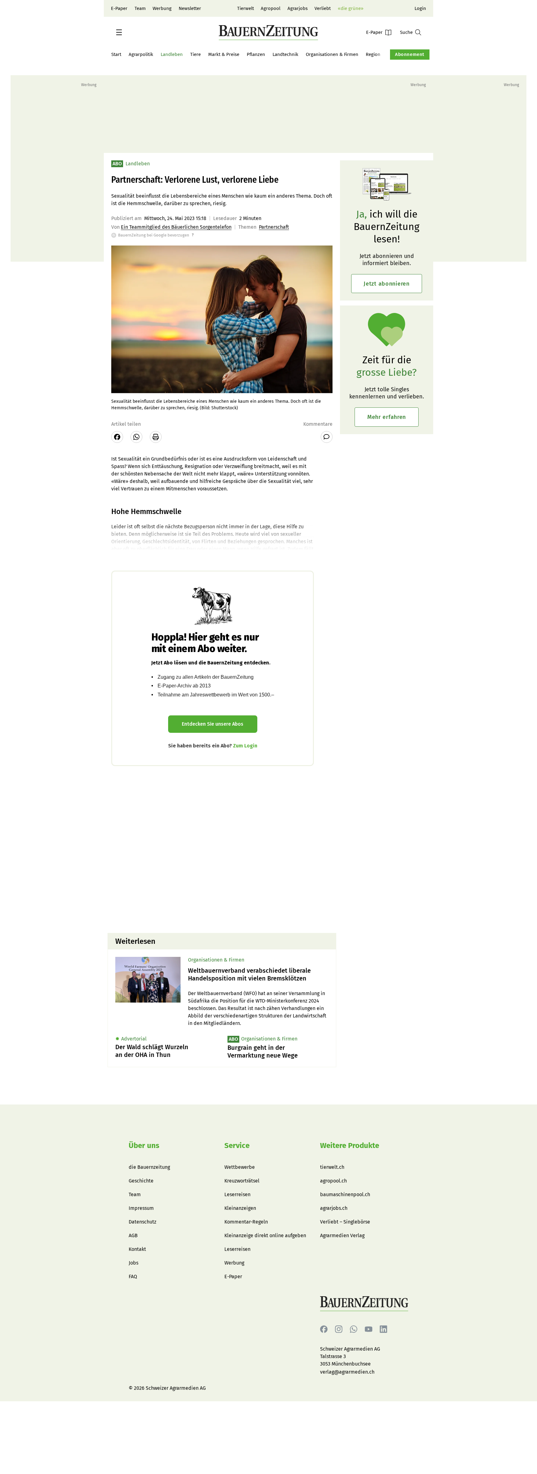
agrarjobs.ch (333, 1208)
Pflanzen (256, 54)
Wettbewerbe (239, 1167)
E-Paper (119, 8)
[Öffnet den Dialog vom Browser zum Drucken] (156, 437)
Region (373, 54)
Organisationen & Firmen (332, 54)
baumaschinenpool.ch (345, 1194)
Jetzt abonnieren (387, 283)
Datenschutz (142, 1222)
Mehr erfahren (386, 417)
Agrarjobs (297, 8)
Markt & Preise (223, 54)
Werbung (162, 8)
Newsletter (190, 8)
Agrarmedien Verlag (342, 1235)
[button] (119, 32)
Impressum (141, 1208)
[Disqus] (222, 848)
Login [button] (420, 8)
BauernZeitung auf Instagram (338, 1329)
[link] (258, 974)
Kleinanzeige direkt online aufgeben (265, 1235)
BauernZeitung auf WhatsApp (353, 1329)
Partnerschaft (274, 227)
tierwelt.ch (332, 1167)
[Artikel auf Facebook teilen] (117, 437)
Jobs (133, 1263)
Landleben (172, 54)
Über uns (144, 1145)
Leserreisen (237, 1194)
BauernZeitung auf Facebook (324, 1329)
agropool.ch (333, 1181)
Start (116, 54)
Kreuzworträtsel (241, 1181)
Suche (406, 32)
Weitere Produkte (349, 1145)
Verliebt (322, 8)
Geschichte (141, 1181)
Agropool (270, 8)
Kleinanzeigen (240, 1208)
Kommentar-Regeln (246, 1222)
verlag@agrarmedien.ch (347, 1372)
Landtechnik (285, 54)
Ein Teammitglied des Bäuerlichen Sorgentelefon (176, 227)
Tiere (195, 54)
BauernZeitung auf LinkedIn (383, 1329)
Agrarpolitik (141, 54)
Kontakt (137, 1249)
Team (140, 8)
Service (237, 1145)
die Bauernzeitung (149, 1167)
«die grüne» (350, 8)
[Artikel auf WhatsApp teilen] (136, 437)
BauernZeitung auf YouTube (368, 1329)
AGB (133, 1235)
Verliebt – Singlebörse (345, 1222)
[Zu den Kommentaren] (327, 437)
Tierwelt (245, 8)
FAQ (133, 1276)
